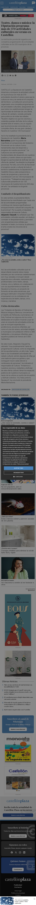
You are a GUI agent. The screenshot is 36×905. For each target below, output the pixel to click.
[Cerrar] (34, 899)
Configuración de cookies (9, 464)
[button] (18, 477)
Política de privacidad (23, 464)
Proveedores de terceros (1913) (17, 445)
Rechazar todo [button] (19, 472)
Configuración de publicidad (10, 460)
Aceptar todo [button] (18, 468)
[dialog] (18, 452)
